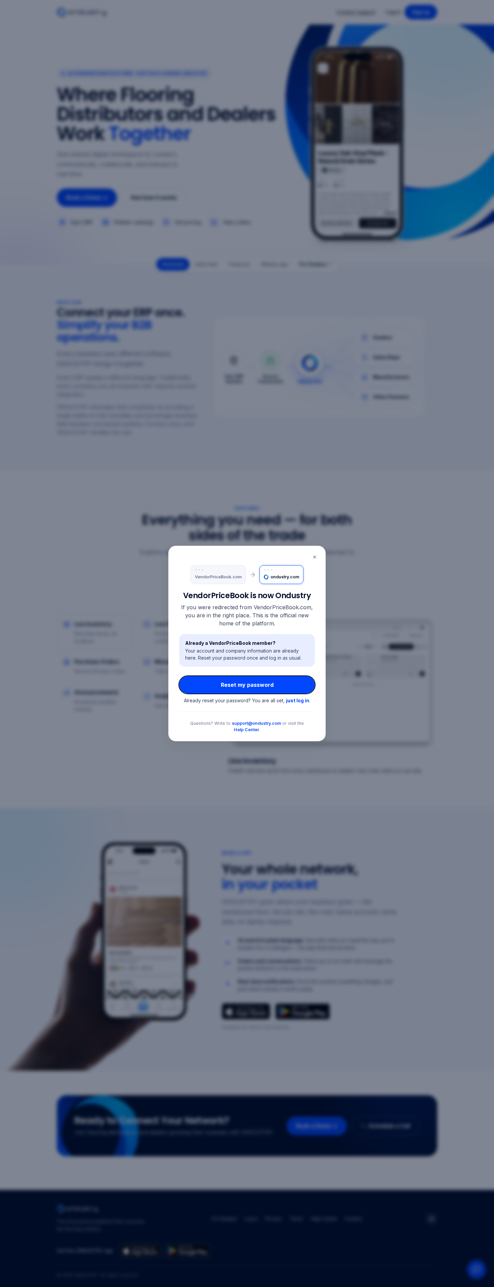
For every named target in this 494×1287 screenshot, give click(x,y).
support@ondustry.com (256, 723)
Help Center (246, 729)
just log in (297, 700)
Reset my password (247, 684)
